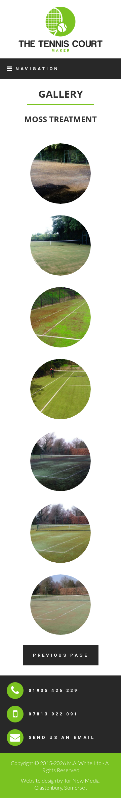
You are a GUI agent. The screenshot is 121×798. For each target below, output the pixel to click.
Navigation (37, 68)
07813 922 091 (53, 713)
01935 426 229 (53, 690)
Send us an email (62, 737)
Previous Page (60, 655)
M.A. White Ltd (60, 29)
